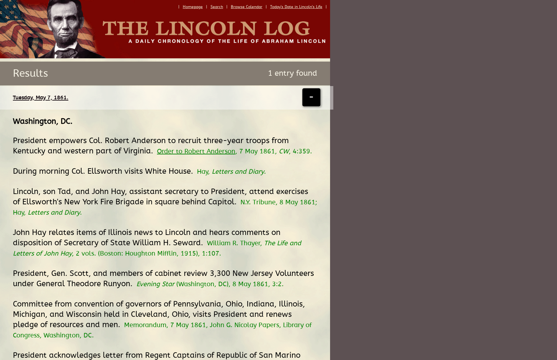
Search (216, 7)
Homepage (193, 7)
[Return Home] (165, 57)
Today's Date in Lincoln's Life (296, 7)
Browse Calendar (246, 7)
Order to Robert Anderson (196, 151)
